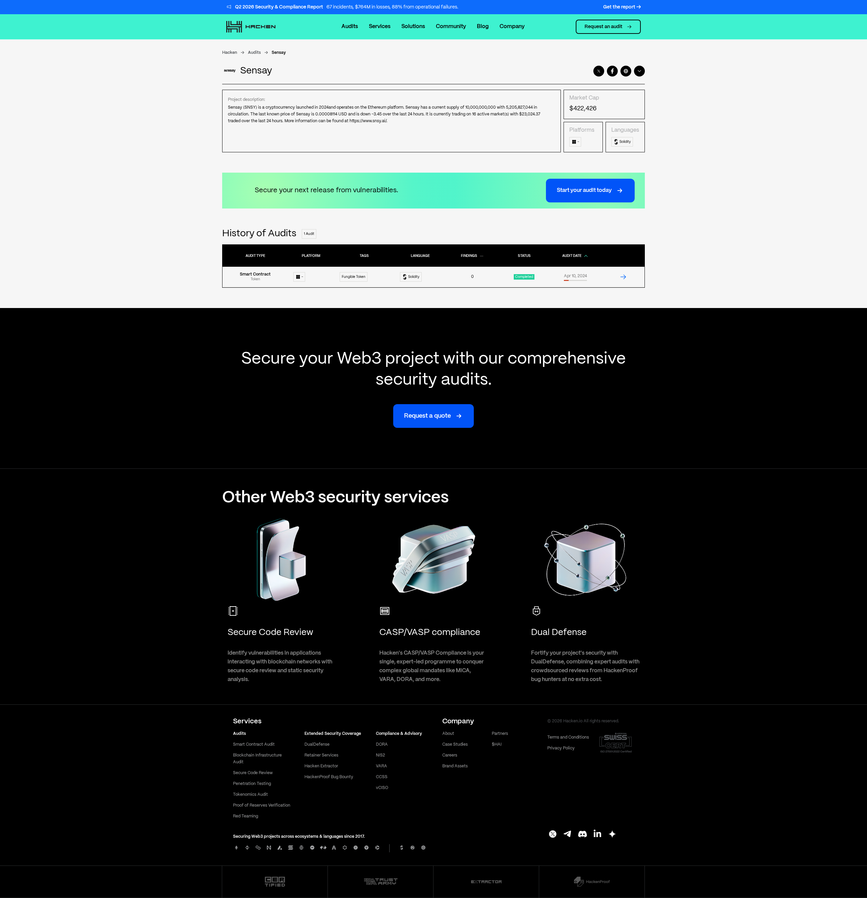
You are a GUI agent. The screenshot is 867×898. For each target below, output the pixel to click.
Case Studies (455, 744)
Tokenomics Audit (250, 794)
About (448, 734)
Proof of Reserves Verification (261, 805)
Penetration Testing (252, 784)
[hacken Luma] (612, 835)
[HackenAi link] (275, 881)
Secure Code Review (253, 773)
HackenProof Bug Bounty (328, 777)
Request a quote (427, 416)
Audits (349, 26)
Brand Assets (455, 766)
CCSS (381, 777)
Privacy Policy (561, 748)
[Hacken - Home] (258, 26)
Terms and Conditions (568, 737)
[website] (625, 71)
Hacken (229, 52)
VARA (381, 766)
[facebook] (612, 71)
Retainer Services (321, 755)
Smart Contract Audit (254, 744)
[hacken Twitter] (552, 835)
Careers (449, 755)
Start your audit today (584, 190)
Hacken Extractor (321, 766)
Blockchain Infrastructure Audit (257, 758)
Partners (500, 734)
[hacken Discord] (582, 835)
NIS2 (380, 755)
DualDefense (317, 744)
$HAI (497, 744)
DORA (382, 744)
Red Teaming (245, 816)
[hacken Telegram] (567, 835)
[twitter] (598, 71)
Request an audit (603, 26)
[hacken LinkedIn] (597, 835)
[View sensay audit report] (623, 277)
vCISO (382, 788)
